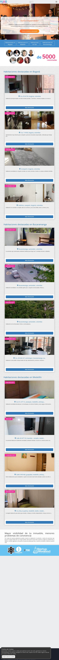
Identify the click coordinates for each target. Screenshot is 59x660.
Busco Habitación (22, 31)
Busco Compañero (37, 31)
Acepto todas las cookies (8, 656)
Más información (29, 107)
